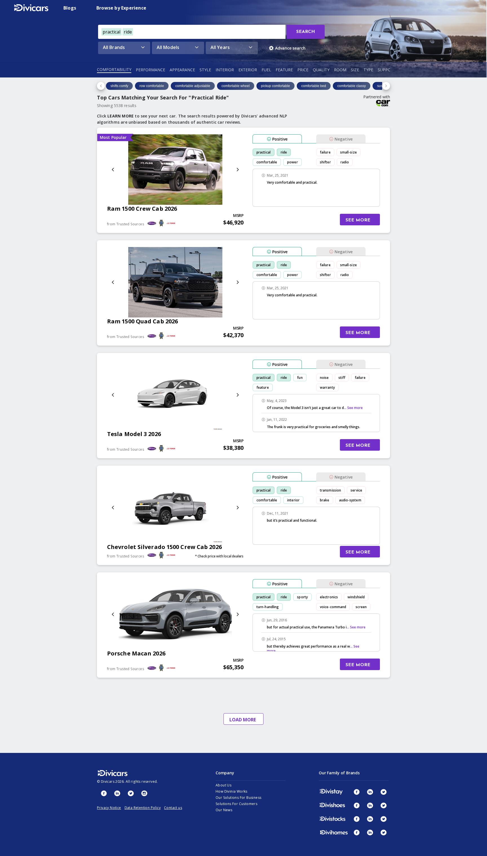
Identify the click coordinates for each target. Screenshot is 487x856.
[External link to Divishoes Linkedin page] (370, 805)
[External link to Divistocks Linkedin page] (370, 819)
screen (361, 606)
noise (324, 377)
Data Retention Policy (143, 807)
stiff (342, 377)
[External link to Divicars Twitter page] (131, 793)
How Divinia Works (231, 791)
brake (324, 500)
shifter (325, 162)
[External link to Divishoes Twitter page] (383, 805)
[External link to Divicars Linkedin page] (117, 793)
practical (263, 152)
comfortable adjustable (192, 86)
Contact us (173, 807)
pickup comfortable (275, 86)
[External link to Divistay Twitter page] (383, 792)
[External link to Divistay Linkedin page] (370, 792)
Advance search (290, 48)
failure (325, 152)
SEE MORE (358, 220)
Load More (242, 720)
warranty (327, 387)
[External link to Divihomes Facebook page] (356, 832)
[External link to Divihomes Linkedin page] (370, 832)
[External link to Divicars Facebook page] (103, 793)
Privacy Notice (109, 807)
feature (262, 387)
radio (344, 162)
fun (299, 377)
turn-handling (267, 606)
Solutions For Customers (236, 803)
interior (293, 500)
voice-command (333, 606)
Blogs (69, 8)
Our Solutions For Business (238, 797)
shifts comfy (119, 86)
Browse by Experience (121, 8)
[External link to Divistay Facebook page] (356, 792)
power (292, 162)
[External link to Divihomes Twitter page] (383, 832)
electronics (329, 597)
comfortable (266, 162)
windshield (356, 597)
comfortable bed (313, 86)
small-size (348, 152)
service (356, 490)
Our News (224, 810)
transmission (330, 490)
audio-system (350, 500)
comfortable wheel (236, 86)
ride (284, 152)
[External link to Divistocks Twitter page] (383, 819)
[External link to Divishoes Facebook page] (356, 805)
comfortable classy (351, 86)
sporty (302, 597)
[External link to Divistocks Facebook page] (356, 819)
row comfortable (152, 86)
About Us (223, 785)
